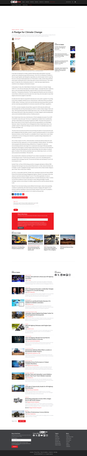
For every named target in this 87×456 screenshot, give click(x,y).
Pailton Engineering (31, 413)
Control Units (28, 299)
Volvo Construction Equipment (33, 341)
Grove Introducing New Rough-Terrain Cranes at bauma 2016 (34, 248)
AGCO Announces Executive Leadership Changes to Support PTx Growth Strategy (62, 55)
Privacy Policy (22, 444)
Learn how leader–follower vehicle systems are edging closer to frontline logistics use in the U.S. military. (39, 416)
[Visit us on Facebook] (56, 274)
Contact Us (51, 452)
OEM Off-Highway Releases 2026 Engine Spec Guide (38, 326)
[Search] (73, 2)
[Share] (15, 194)
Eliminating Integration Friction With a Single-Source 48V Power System (38, 399)
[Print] (13, 194)
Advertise (31, 452)
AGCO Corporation (31, 292)
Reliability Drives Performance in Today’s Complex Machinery (37, 362)
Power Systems (28, 336)
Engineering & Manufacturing (18, 245)
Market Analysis (15, 29)
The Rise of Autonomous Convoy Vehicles (37, 412)
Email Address (21, 217)
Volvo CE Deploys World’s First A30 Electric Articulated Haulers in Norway (37, 338)
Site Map (55, 452)
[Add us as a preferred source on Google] (23, 194)
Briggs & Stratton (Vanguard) (33, 402)
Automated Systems (29, 348)
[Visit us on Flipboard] (67, 274)
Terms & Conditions (44, 452)
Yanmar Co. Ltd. (30, 328)
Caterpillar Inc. (30, 316)
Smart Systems (28, 275)
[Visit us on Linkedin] (61, 274)
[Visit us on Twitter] (58, 274)
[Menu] (75, 2)
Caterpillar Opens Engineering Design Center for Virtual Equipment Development (61, 69)
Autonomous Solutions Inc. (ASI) (33, 353)
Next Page (21, 421)
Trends (21, 29)
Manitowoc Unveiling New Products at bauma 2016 (18, 248)
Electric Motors (28, 360)
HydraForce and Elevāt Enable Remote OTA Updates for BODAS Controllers (61, 62)
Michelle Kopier (17, 38)
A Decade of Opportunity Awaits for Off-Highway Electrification (39, 387)
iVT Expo (29, 280)
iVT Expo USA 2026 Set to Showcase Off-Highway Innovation (60, 48)
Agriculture (27, 287)
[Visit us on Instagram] (70, 274)
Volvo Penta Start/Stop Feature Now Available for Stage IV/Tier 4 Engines (50, 248)
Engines (45, 245)
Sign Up (21, 227)
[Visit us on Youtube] (64, 274)
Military (26, 410)
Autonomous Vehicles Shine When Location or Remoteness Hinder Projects (38, 350)
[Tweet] (21, 194)
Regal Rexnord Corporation (32, 365)
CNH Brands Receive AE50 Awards (66, 248)
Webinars (27, 397)
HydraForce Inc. (30, 304)
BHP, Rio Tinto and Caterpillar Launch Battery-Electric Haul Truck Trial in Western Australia (38, 375)
